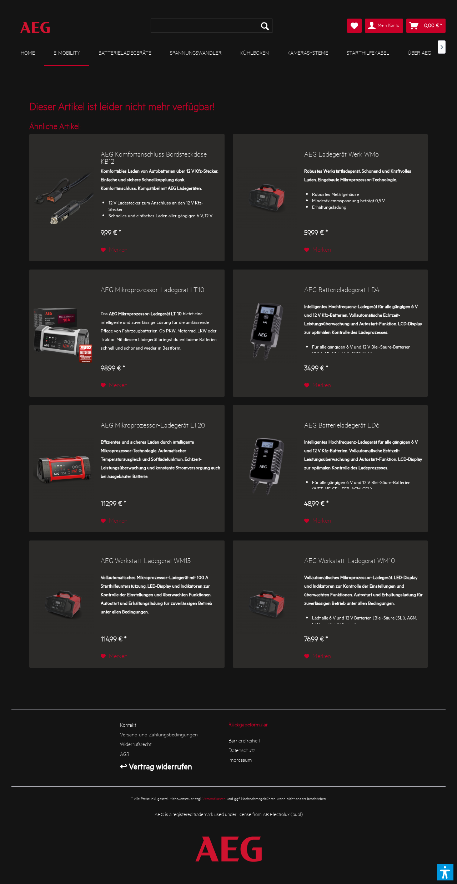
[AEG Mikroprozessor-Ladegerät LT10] (63, 333)
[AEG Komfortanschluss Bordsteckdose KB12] (63, 197)
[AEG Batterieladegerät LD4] (266, 333)
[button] (445, 872)
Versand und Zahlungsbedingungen (159, 734)
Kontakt (128, 724)
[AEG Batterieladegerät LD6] (266, 468)
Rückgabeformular (248, 724)
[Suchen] (264, 26)
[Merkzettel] (354, 26)
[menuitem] (211, 26)
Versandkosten (214, 798)
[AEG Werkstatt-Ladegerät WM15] (63, 604)
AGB (124, 754)
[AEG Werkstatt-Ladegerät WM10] (266, 604)
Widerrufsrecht (135, 744)
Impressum (240, 759)
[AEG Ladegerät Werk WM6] (266, 197)
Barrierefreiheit (244, 740)
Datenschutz (241, 750)
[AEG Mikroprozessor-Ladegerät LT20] (63, 468)
